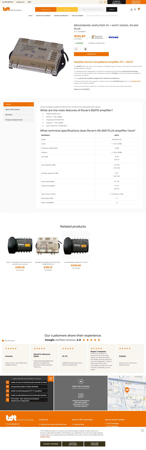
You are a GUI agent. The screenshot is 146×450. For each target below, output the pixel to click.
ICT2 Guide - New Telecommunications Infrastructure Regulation (25, 400)
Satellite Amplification (61, 15)
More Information (12, 109)
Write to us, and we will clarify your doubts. (54, 425)
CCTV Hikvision (112, 426)
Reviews (8, 115)
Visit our (79, 424)
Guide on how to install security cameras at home (29, 382)
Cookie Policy (45, 437)
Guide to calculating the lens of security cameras (28, 395)
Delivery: (92, 43)
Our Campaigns (113, 423)
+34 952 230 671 (13, 424)
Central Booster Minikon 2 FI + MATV (76, 262)
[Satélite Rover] (113, 38)
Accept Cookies (51, 444)
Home (30, 15)
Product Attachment (14, 120)
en (105, 2)
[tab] (18, 104)
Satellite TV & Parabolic (43, 15)
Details (8, 104)
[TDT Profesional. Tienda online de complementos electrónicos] (12, 9)
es (101, 2)
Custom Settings (73, 444)
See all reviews (10, 341)
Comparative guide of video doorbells (24, 387)
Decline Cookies (94, 444)
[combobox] (92, 9)
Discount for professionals (99, 37)
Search (111, 9)
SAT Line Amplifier (77, 15)
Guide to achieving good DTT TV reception (26, 391)
